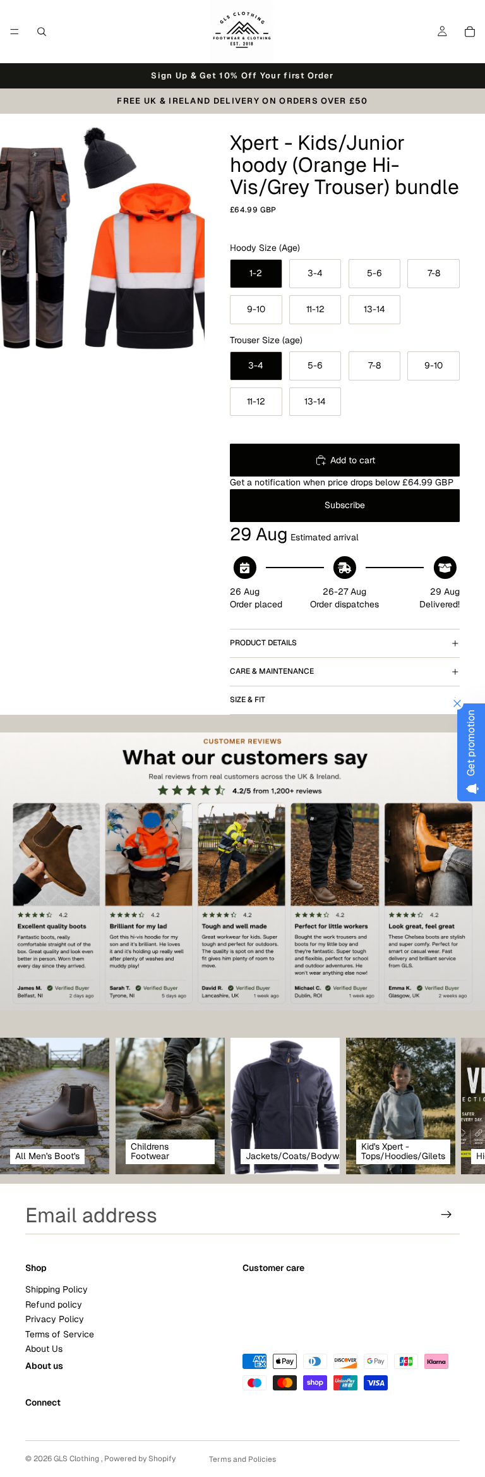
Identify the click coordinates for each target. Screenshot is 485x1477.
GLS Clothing (77, 1459)
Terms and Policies (242, 1459)
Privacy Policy (54, 1319)
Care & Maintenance (272, 671)
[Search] (42, 32)
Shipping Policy (56, 1289)
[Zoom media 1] (102, 242)
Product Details (263, 643)
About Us (44, 1348)
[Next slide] (446, 1106)
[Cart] (470, 32)
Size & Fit (247, 700)
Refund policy (53, 1304)
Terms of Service (59, 1333)
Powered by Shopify (140, 1459)
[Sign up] (446, 1214)
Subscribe (345, 505)
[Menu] (14, 31)
